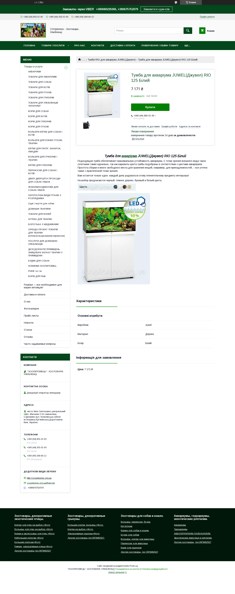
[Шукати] (188, 30)
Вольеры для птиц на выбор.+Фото (33, 529)
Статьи (28, 329)
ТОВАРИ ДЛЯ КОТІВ (39, 87)
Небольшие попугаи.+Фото (29, 538)
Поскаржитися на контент (127, 569)
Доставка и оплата (34, 294)
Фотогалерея (31, 308)
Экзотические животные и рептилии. (193, 538)
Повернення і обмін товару (159, 45)
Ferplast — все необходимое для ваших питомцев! (43, 286)
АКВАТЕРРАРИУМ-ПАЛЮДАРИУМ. (192, 533)
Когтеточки (126, 526)
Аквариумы (180, 525)
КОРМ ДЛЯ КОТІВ (37, 116)
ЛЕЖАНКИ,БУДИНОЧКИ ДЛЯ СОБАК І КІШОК (43, 188)
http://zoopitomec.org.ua (39, 478)
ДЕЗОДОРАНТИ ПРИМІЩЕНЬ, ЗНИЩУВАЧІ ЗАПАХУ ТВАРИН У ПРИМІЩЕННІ (45, 252)
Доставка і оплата (122, 45)
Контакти (97, 45)
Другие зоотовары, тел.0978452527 (192, 542)
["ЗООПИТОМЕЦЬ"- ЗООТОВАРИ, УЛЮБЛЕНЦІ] (33, 36)
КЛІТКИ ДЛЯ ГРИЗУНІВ (40, 165)
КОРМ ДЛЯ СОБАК (38, 111)
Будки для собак (130, 534)
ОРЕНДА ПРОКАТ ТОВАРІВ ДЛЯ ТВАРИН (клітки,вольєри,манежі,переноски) (46, 232)
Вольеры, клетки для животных (137, 539)
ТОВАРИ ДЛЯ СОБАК (39, 82)
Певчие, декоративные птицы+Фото (33, 546)
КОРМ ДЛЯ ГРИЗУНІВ (39, 121)
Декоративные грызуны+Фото (84, 533)
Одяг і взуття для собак (41, 203)
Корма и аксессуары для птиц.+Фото (34, 533)
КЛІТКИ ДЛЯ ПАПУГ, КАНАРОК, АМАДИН (44, 150)
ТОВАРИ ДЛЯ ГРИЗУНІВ (41, 97)
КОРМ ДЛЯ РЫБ (37, 276)
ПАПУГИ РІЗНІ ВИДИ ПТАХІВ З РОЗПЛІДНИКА (44, 197)
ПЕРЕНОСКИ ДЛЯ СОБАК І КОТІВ (42, 172)
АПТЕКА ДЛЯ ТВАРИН (40, 219)
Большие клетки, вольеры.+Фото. (86, 525)
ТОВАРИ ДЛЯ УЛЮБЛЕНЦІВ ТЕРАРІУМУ (43, 104)
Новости (28, 322)
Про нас (79, 45)
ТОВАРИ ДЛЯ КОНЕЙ (39, 214)
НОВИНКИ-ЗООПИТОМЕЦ (42, 266)
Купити (150, 107)
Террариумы (180, 529)
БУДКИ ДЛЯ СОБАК (38, 260)
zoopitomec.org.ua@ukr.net (41, 483)
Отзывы (28, 336)
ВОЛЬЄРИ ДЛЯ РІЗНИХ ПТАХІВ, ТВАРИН (45, 142)
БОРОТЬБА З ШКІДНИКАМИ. (43, 224)
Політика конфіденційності (154, 569)
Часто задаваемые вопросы (40, 343)
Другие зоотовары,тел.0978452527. (86, 538)
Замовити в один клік (156, 9)
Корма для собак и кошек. (135, 530)
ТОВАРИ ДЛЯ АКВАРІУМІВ (42, 76)
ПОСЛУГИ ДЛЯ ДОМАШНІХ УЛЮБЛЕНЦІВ (42, 242)
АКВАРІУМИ (34, 71)
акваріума (129, 156)
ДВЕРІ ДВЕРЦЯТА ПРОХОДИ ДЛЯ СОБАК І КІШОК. (44, 180)
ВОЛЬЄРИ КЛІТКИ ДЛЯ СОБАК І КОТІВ (45, 133)
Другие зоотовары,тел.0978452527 (32, 550)
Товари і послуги (53, 45)
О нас (27, 301)
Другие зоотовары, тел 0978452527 (139, 552)
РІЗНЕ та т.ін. (35, 271)
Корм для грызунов (131, 547)
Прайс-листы (31, 315)
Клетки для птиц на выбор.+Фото (32, 525)
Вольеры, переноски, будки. (136, 522)
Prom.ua (134, 566)
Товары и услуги (33, 66)
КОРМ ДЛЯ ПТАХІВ (38, 126)
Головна (29, 45)
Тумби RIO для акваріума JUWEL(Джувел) (112, 59)
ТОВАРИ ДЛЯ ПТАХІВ (40, 92)
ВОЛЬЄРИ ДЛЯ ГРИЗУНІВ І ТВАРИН (42, 158)
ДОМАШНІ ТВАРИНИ (39, 209)
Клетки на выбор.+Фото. (81, 529)
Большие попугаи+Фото (27, 542)
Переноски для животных (134, 543)
